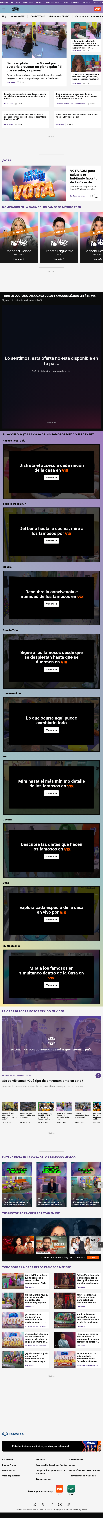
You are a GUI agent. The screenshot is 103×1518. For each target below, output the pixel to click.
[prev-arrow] (0, 1245)
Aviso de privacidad (11, 1476)
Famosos (10, 82)
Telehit (65, 2)
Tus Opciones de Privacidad (82, 1476)
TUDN (18, 2)
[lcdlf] (15, 9)
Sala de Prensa (9, 1465)
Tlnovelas (86, 2)
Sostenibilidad (76, 1460)
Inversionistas (8, 1470)
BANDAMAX (75, 2)
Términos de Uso (44, 1479)
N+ (12, 2)
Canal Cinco (28, 2)
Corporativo (7, 1460)
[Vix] (97, 9)
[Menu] (4, 9)
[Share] (98, 1075)
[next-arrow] (100, 1185)
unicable (39, 2)
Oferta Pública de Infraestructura (84, 1470)
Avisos (72, 1465)
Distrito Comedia (52, 2)
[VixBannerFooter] (51, 1446)
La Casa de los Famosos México (70, 104)
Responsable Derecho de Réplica (51, 1465)
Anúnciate (40, 1460)
